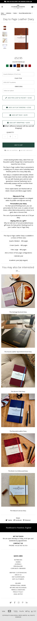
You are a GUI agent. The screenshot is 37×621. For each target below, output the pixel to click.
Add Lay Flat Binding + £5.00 (19, 107)
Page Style (18, 78)
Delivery (18, 583)
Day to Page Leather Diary (25, 13)
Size (18, 70)
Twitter (9, 520)
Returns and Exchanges (18, 587)
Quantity (10, 132)
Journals (18, 564)
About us (18, 575)
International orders (18, 585)
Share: (18, 518)
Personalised (18, 566)
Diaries (15, 13)
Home (2, 13)
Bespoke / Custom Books (18, 573)
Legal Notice (18, 594)
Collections (8, 13)
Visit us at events (18, 579)
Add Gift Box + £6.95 (20, 115)
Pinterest (27, 520)
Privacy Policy (18, 592)
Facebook (18, 520)
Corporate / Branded (18, 568)
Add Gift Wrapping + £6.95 (19, 123)
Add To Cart (18, 145)
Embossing (19, 86)
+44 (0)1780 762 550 (21, 545)
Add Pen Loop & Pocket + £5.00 (19, 98)
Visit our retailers (18, 577)
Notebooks (18, 560)
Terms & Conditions (18, 590)
